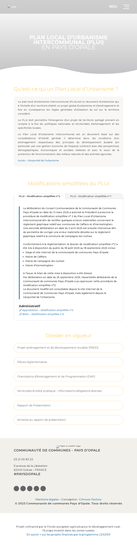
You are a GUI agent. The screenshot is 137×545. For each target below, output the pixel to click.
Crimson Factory (90, 499)
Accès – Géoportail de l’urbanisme (38, 160)
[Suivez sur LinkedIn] (36, 488)
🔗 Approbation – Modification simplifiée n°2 (46, 310)
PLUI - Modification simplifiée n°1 (90, 196)
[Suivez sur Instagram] (16, 488)
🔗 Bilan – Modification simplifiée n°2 (41, 314)
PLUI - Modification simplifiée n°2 (39, 196)
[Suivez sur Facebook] (23, 488)
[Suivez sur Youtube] (43, 488)
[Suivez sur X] (29, 488)
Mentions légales (47, 499)
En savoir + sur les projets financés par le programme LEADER (68, 534)
